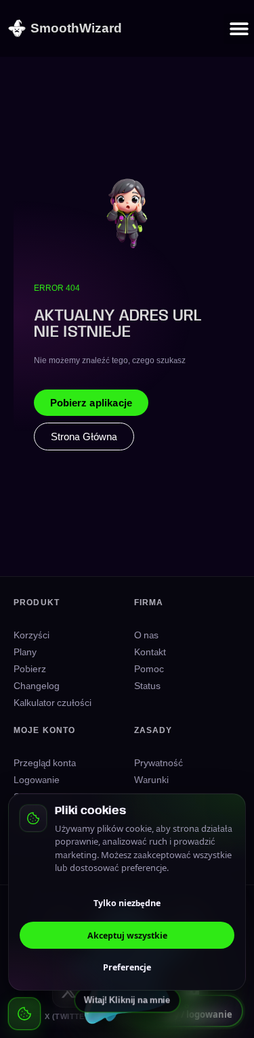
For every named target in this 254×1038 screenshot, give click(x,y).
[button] (239, 29)
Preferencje (127, 967)
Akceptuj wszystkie (127, 935)
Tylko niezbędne (127, 902)
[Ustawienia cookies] (24, 1013)
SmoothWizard (76, 27)
